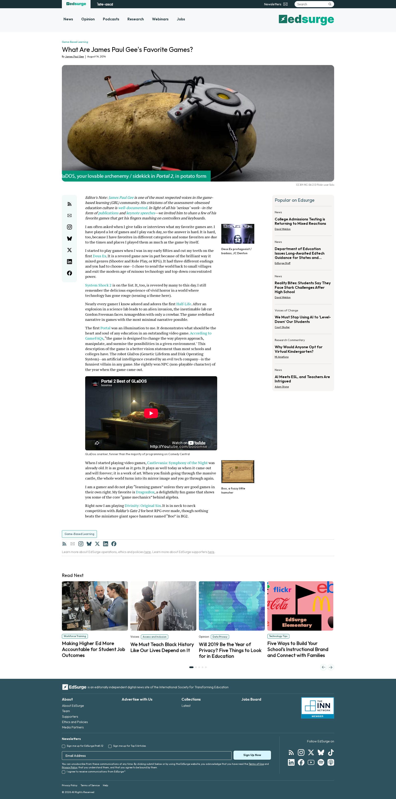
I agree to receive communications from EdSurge (96, 771)
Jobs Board (251, 699)
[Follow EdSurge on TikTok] (331, 752)
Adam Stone (282, 386)
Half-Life (183, 303)
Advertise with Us (137, 699)
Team (66, 711)
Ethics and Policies (75, 722)
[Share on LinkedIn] (69, 261)
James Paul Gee (74, 56)
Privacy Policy (69, 767)
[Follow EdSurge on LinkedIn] (291, 762)
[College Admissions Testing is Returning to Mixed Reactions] (303, 222)
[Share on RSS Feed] (69, 203)
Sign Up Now (252, 755)
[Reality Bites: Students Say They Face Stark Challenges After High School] (303, 288)
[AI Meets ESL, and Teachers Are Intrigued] (303, 377)
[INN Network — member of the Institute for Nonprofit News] (317, 708)
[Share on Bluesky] (69, 238)
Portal (105, 327)
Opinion (88, 19)
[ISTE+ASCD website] (105, 4)
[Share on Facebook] (69, 273)
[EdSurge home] (76, 4)
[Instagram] (80, 543)
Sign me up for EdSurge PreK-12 (85, 745)
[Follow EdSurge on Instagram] (301, 752)
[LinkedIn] (105, 543)
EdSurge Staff (282, 263)
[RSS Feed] (64, 543)
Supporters (70, 716)
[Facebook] (113, 543)
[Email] (72, 543)
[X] (97, 543)
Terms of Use (256, 763)
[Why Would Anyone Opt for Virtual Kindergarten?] (303, 349)
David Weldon (283, 229)
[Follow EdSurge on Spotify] (321, 762)
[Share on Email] (69, 215)
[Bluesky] (89, 543)
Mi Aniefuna (282, 356)
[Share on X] (69, 250)
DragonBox (145, 491)
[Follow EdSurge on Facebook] (301, 762)
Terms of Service (90, 785)
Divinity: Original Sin (143, 505)
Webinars (160, 19)
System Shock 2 (98, 285)
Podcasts (111, 19)
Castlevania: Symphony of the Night (177, 462)
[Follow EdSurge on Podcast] (331, 762)
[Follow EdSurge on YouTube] (311, 762)
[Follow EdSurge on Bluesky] (321, 752)
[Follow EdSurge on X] (311, 752)
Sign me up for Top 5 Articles (129, 745)
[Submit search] (330, 4)
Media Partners (73, 727)
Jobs (181, 19)
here (147, 552)
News (68, 19)
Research (135, 19)
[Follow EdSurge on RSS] (291, 752)
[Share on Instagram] (69, 227)
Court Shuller (282, 327)
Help (105, 785)
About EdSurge (73, 705)
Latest (186, 705)
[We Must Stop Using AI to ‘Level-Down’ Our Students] (303, 320)
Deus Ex (99, 255)
